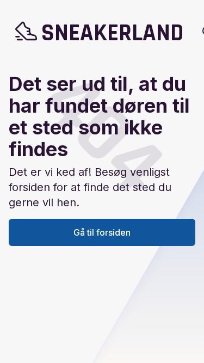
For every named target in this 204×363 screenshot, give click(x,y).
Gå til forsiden (102, 232)
